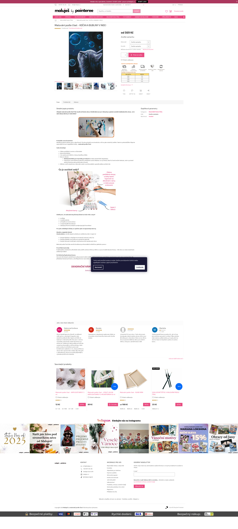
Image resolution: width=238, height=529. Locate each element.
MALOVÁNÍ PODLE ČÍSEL (155, 112)
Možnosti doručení (148, 49)
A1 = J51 (58, 409)
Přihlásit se (139, 486)
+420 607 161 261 (87, 469)
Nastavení (98, 267)
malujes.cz (86, 474)
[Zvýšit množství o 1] (127, 54)
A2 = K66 (64, 409)
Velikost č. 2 (155, 409)
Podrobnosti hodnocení (75, 28)
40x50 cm (129, 409)
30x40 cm (122, 409)
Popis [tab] (58, 102)
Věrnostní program (112, 475)
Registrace (110, 489)
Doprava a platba (111, 473)
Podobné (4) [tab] (66, 102)
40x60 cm (136, 409)
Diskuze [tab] (76, 102)
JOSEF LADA (142, 1)
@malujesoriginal (88, 477)
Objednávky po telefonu (114, 470)
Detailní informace (126, 85)
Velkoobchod (110, 482)
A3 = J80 (71, 409)
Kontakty (128, 5)
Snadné (151, 116)
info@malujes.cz (87, 466)
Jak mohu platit (111, 480)
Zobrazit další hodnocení (176, 359)
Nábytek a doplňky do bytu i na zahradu (110, 499)
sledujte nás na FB (88, 472)
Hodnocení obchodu (112, 478)
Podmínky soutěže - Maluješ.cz (130, 499)
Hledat (136, 11)
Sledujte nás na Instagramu (126, 420)
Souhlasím (139, 267)
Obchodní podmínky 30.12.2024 (115, 487)
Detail (82, 404)
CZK (173, 5)
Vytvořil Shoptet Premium (176, 508)
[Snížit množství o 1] (127, 56)
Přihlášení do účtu (112, 492)
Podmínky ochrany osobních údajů (116, 485)
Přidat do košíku (137, 55)
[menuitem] (58, 17)
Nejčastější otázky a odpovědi (112, 5)
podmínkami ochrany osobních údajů (145, 482)
